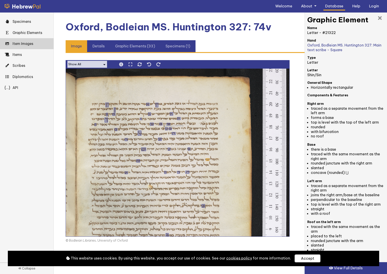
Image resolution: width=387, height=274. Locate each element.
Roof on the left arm (324, 222)
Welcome (283, 6)
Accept (307, 258)
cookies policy (239, 258)
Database (334, 6)
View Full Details (348, 268)
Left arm (314, 181)
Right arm (315, 104)
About (307, 6)
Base (311, 145)
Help (356, 6)
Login (374, 6)
